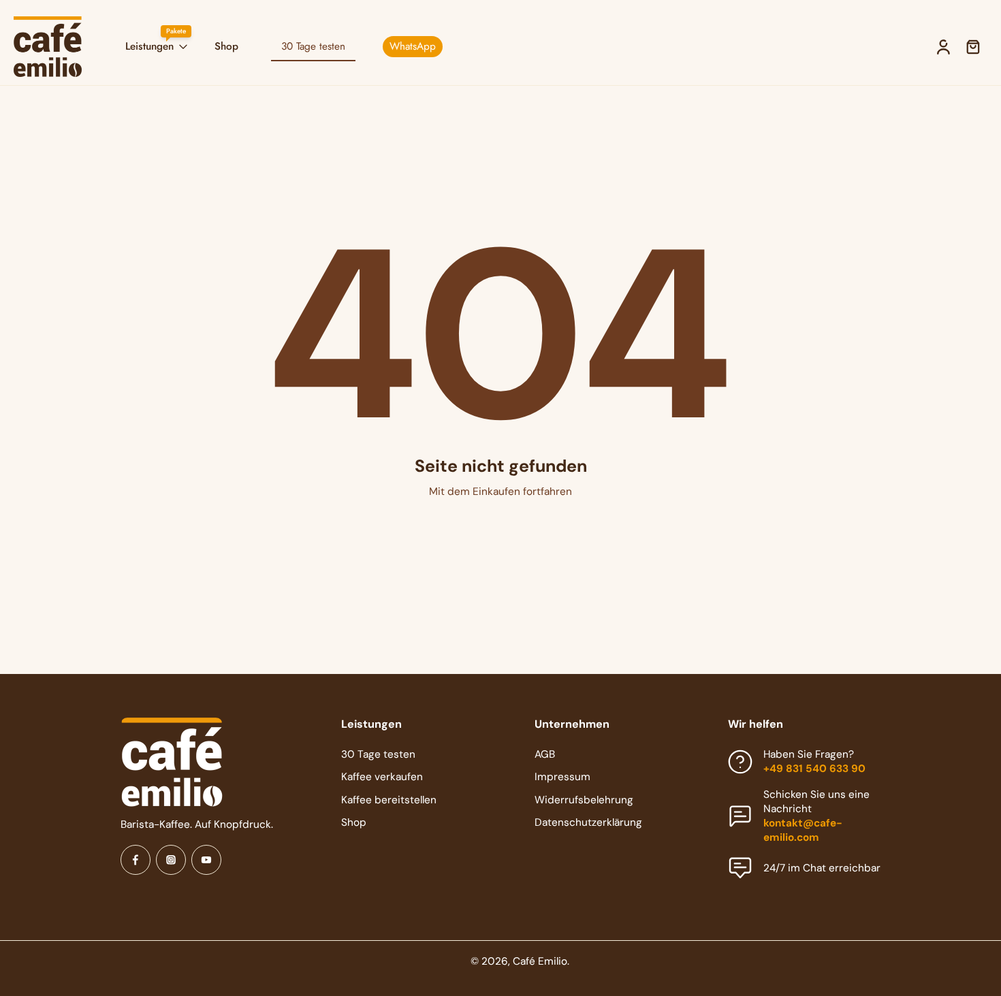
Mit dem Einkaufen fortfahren (500, 491)
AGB (545, 754)
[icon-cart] (972, 46)
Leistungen (149, 46)
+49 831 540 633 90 (814, 768)
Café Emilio (540, 961)
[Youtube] (206, 860)
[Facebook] (135, 860)
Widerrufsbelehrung (584, 799)
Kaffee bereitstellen (388, 799)
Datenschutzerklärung (588, 822)
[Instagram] (171, 860)
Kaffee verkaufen (382, 777)
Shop (226, 46)
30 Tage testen (378, 754)
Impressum (562, 777)
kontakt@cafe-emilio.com (802, 830)
